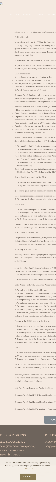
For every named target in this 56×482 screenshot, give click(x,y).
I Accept (28, 477)
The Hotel (27, 14)
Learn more (28, 468)
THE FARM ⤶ (14, 14)
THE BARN (39, 14)
